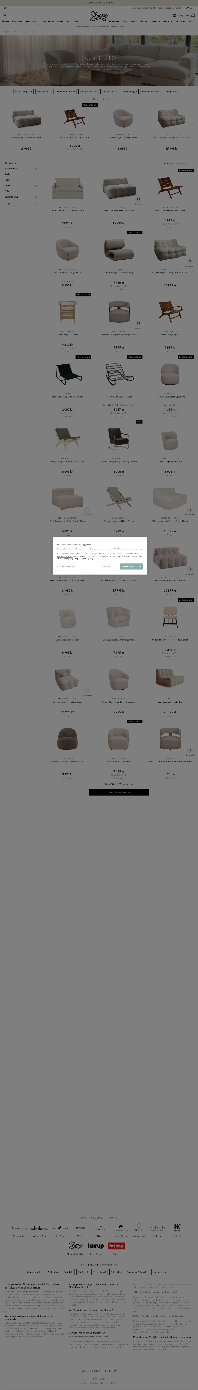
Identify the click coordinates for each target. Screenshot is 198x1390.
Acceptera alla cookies (131, 566)
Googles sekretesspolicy (83, 559)
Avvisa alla (106, 566)
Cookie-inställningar (66, 566)
